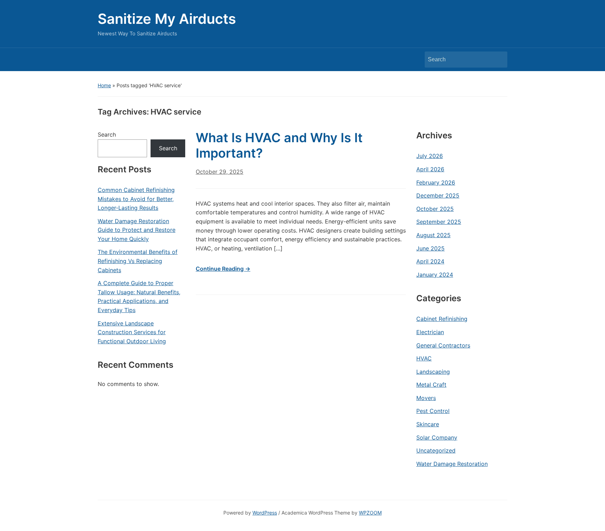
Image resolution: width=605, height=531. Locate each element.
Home (104, 85)
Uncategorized (436, 450)
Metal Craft (431, 384)
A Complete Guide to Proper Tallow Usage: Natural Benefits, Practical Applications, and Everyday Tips (139, 296)
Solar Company (436, 437)
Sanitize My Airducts (167, 18)
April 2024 (430, 261)
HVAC (424, 358)
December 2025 (437, 195)
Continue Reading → (223, 268)
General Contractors (443, 345)
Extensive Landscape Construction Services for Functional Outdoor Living (132, 332)
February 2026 (435, 182)
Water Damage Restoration (452, 463)
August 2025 (433, 235)
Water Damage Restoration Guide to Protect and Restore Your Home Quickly (136, 230)
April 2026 (430, 169)
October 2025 (435, 208)
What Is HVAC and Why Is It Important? (279, 145)
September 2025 (438, 221)
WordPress (264, 513)
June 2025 (430, 248)
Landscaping (433, 371)
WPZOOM (370, 513)
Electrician (430, 332)
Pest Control (433, 410)
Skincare (427, 424)
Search (498, 60)
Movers (426, 397)
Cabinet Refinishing (441, 318)
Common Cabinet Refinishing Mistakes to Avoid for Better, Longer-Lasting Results (136, 198)
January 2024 (434, 274)
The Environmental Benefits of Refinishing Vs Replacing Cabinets (138, 260)
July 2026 (429, 155)
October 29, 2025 (219, 171)
